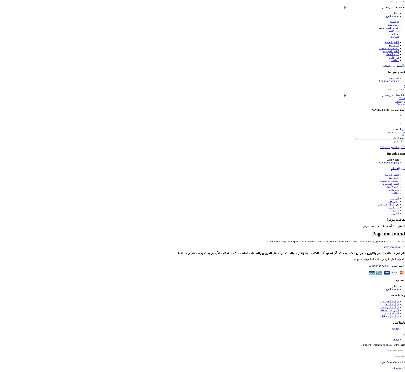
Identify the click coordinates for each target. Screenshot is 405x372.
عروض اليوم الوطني (388, 27)
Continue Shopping (389, 81)
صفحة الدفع (392, 16)
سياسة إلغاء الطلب (389, 316)
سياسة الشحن (391, 304)
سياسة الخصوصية (389, 301)
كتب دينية (394, 45)
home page (388, 247)
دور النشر (394, 30)
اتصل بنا (394, 36)
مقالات (395, 60)
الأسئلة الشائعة (391, 313)
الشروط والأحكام (390, 310)
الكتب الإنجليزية (391, 51)
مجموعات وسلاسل (389, 48)
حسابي (395, 13)
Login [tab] (396, 339)
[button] (404, 86)
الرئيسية (394, 21)
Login (382, 362)
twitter (395, 328)
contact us (400, 247)
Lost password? (397, 368)
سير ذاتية (394, 57)
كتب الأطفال (392, 54)
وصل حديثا (393, 24)
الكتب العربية (392, 42)
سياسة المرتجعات (389, 307)
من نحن (395, 33)
